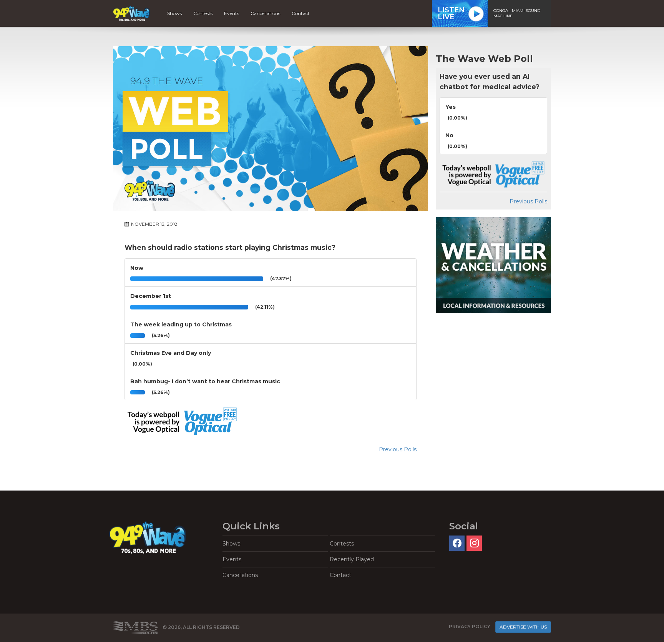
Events (231, 13)
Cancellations (265, 13)
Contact (301, 13)
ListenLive (451, 13)
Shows (174, 13)
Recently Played (352, 559)
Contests (202, 13)
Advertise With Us (523, 627)
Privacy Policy (469, 626)
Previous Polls (398, 449)
